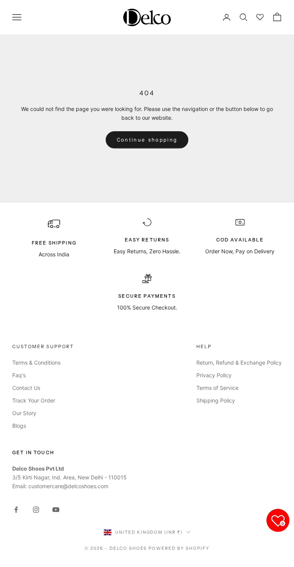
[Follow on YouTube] (56, 509)
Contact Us (26, 388)
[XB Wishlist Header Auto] (260, 16)
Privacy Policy (214, 375)
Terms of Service (217, 388)
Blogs (19, 425)
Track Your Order (33, 400)
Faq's (19, 375)
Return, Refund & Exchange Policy (239, 362)
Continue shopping (147, 140)
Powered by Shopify (179, 548)
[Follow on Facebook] (16, 509)
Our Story (24, 413)
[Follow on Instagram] (36, 509)
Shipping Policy (215, 400)
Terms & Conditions (36, 362)
